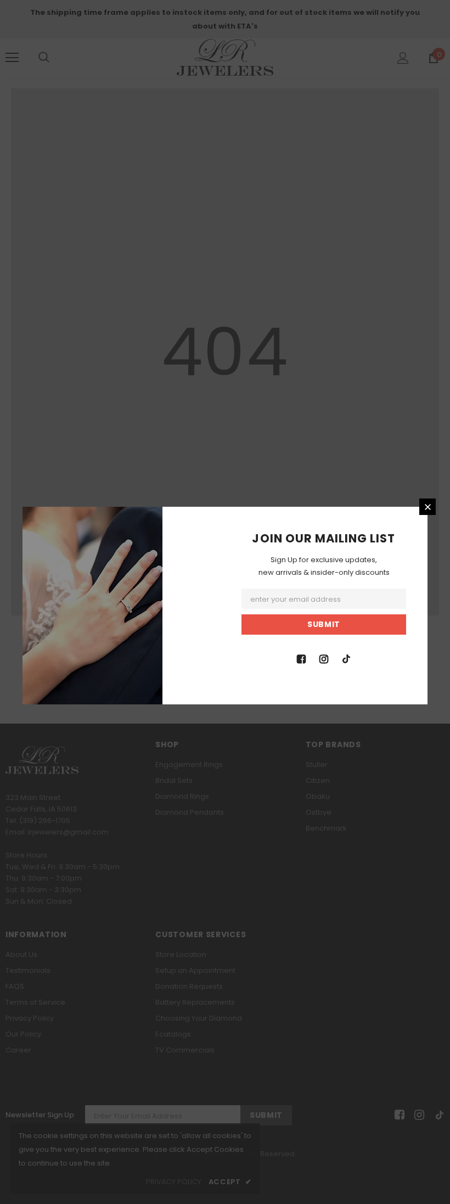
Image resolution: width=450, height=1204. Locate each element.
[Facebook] (301, 658)
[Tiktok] (346, 658)
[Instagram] (324, 658)
